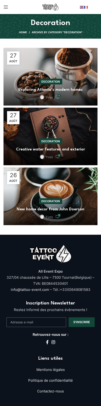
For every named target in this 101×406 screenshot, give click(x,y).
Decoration (50, 81)
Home (23, 32)
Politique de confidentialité (50, 380)
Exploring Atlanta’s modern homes (50, 90)
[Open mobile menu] (6, 7)
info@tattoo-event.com (30, 289)
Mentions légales (50, 369)
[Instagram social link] (53, 342)
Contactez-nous (50, 391)
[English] (82, 7)
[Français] (86, 7)
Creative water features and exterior (50, 149)
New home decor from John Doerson (50, 209)
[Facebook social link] (47, 342)
